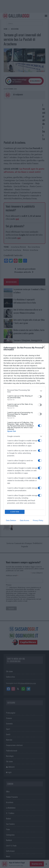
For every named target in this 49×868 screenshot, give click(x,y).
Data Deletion (11, 520)
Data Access (24, 520)
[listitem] (24, 391)
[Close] (44, 348)
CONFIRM (14, 512)
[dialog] (24, 434)
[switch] (40, 396)
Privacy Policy (38, 520)
